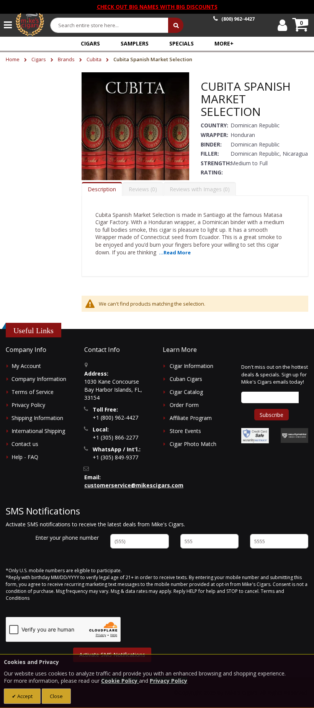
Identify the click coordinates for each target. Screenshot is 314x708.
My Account (26, 365)
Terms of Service (32, 392)
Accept (24, 696)
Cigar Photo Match (193, 444)
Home (13, 59)
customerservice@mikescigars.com (133, 485)
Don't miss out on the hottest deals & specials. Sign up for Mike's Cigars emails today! (274, 374)
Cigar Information (191, 365)
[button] (224, 43)
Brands (67, 59)
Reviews (142, 189)
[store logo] (30, 25)
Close (56, 696)
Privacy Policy (28, 405)
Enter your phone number (67, 537)
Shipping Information (37, 418)
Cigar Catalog (186, 392)
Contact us (24, 444)
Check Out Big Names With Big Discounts (157, 6)
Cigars (39, 59)
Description (102, 189)
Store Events (185, 431)
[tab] (102, 189)
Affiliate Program (191, 418)
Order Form (184, 405)
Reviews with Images (199, 189)
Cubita (95, 59)
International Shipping (38, 431)
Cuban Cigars (186, 378)
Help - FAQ (24, 457)
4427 (238, 19)
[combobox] (109, 25)
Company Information (38, 378)
